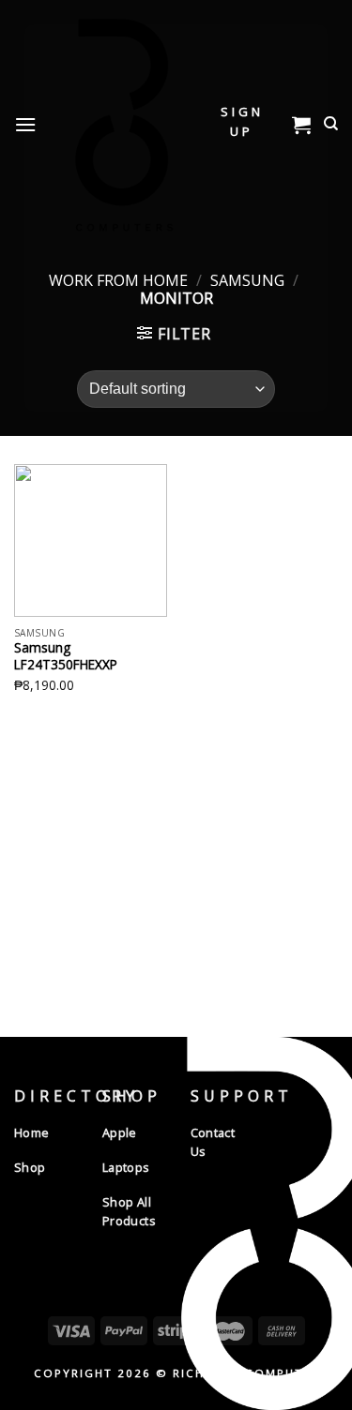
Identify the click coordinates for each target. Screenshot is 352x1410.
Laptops (126, 1167)
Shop (30, 1167)
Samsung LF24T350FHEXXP (65, 655)
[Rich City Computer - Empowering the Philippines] (121, 124)
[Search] (331, 124)
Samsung (247, 280)
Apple (119, 1132)
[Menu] (25, 124)
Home (32, 1132)
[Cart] (301, 124)
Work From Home (118, 280)
